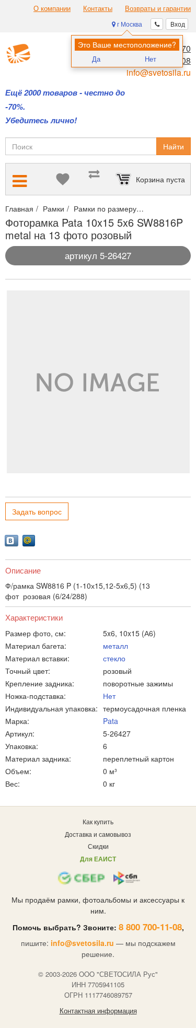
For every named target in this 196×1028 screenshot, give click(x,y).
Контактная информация (98, 1010)
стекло (114, 658)
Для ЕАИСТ (98, 858)
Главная (19, 208)
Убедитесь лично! (41, 120)
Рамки (53, 208)
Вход (177, 23)
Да (96, 59)
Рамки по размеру (105, 208)
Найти (173, 146)
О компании (52, 8)
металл (115, 645)
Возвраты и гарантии (158, 8)
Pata (110, 721)
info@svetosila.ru (158, 72)
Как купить (98, 821)
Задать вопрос (37, 511)
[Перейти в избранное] (62, 179)
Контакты (97, 8)
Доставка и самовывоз (98, 834)
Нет (150, 59)
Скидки (98, 846)
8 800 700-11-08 (150, 926)
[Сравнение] (94, 179)
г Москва (129, 23)
